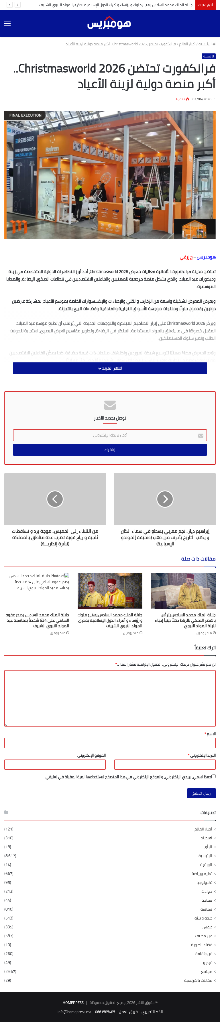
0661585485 (105, 1011)
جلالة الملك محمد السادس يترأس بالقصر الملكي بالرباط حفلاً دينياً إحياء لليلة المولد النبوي (185, 620)
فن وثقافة (203, 954)
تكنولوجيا (204, 883)
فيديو (207, 963)
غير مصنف (203, 936)
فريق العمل (128, 1011)
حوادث (206, 891)
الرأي (208, 847)
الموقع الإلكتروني (91, 755)
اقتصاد (206, 838)
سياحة (207, 900)
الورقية (206, 865)
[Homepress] (110, 23)
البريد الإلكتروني (202, 755)
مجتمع (206, 972)
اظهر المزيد (111, 368)
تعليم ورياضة (202, 874)
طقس (207, 927)
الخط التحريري (152, 1011)
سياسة (206, 909)
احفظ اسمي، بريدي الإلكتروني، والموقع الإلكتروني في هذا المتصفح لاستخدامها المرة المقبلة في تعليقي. (128, 776)
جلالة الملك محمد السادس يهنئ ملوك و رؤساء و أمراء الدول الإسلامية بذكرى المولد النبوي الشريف (115, 4)
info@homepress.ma (74, 1011)
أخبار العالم (187, 43)
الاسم (210, 733)
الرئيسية (205, 43)
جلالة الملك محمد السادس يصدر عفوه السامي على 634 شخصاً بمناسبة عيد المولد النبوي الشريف (37, 620)
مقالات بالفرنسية (198, 980)
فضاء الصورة (201, 945)
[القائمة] (7, 23)
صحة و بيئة (203, 918)
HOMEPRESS (73, 1002)
